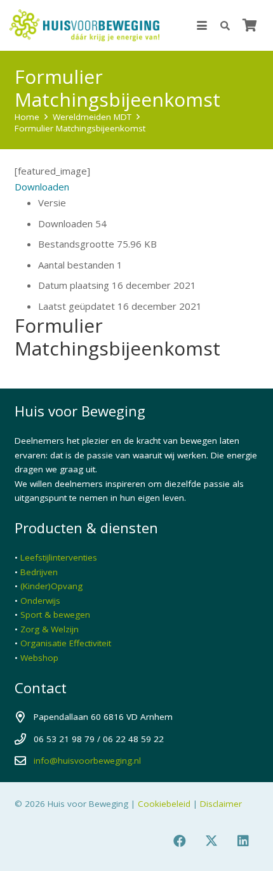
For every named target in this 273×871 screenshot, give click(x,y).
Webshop (39, 657)
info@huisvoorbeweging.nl (87, 760)
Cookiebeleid (164, 803)
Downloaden (42, 186)
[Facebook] (180, 841)
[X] (211, 841)
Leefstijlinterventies (58, 557)
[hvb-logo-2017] (84, 25)
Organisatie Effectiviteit (65, 643)
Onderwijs (40, 600)
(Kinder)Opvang (51, 586)
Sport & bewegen (55, 614)
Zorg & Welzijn (49, 629)
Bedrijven (39, 572)
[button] (202, 25)
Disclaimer (221, 803)
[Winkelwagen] (249, 25)
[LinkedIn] (243, 841)
